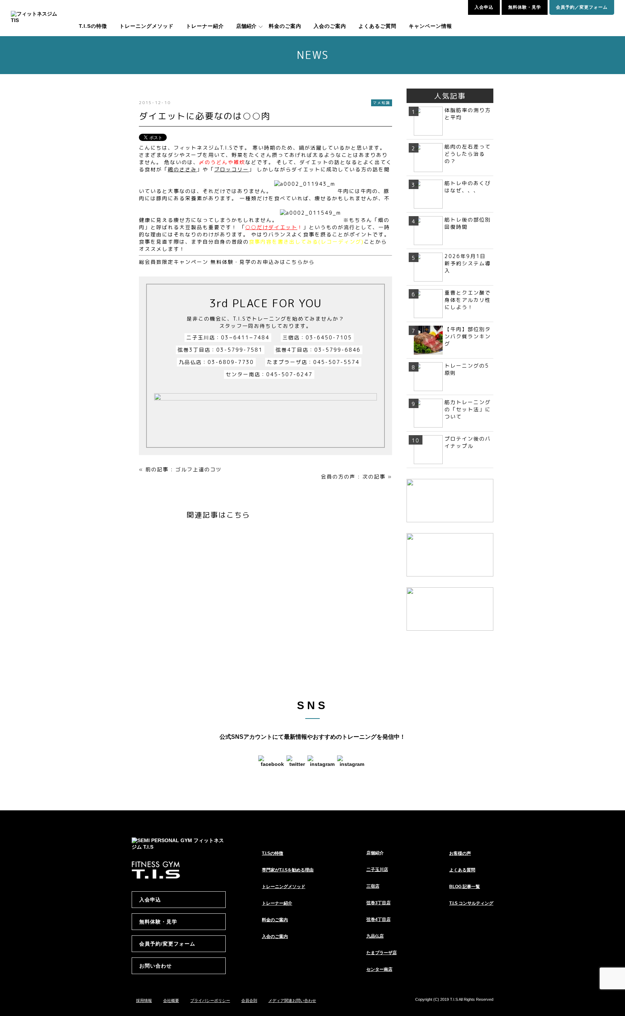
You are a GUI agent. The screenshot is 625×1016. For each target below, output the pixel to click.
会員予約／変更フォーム (582, 7)
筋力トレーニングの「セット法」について (468, 409)
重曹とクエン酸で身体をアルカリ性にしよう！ (468, 299)
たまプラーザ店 (381, 952)
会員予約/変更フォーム (167, 944)
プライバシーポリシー (210, 1000)
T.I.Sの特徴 (93, 26)
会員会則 (249, 1000)
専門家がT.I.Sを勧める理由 (288, 870)
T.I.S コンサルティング (471, 903)
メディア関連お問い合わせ (292, 1000)
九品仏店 (375, 936)
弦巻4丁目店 (378, 919)
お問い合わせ (155, 966)
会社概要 (171, 1000)
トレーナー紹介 (205, 26)
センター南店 (379, 969)
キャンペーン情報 (430, 26)
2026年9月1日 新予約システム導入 (468, 263)
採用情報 (144, 1000)
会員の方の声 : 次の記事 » (356, 476)
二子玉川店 (377, 869)
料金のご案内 (285, 26)
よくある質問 (462, 870)
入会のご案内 (330, 26)
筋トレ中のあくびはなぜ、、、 (468, 187)
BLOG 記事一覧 (464, 886)
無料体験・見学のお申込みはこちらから (261, 261)
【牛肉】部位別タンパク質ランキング (468, 336)
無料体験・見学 (524, 7)
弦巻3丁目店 (378, 902)
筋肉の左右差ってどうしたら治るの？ (468, 153)
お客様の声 (460, 853)
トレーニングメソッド (146, 26)
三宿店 (372, 886)
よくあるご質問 (377, 26)
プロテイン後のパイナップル (468, 442)
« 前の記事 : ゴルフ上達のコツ (180, 469)
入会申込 (484, 7)
